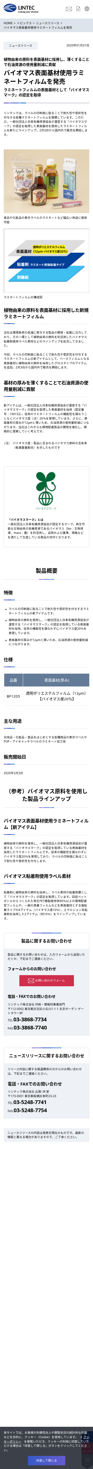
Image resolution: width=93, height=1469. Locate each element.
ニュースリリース (47, 23)
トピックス (24, 23)
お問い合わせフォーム (50, 980)
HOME (8, 23)
